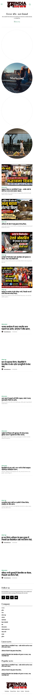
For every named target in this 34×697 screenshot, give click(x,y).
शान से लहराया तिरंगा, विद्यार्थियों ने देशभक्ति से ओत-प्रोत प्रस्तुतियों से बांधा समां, (16, 364)
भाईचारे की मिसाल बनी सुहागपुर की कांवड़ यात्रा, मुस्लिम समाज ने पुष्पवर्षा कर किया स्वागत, (15, 434)
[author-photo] (3, 332)
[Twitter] (12, 597)
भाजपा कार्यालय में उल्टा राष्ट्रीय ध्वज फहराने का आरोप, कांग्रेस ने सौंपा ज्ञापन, (16, 327)
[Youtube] (16, 597)
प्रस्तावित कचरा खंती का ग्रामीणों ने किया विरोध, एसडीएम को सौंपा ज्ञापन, (15, 503)
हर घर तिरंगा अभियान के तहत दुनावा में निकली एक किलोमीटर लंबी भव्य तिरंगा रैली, (17, 538)
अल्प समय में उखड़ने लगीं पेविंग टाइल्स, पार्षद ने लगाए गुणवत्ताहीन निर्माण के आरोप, (16, 399)
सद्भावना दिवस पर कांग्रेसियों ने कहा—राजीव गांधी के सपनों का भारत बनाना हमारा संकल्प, (16, 190)
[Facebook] (3, 597)
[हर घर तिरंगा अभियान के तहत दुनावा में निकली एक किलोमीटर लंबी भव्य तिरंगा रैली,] (17, 522)
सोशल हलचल (4, 187)
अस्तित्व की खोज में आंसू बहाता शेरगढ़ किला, (14, 224)
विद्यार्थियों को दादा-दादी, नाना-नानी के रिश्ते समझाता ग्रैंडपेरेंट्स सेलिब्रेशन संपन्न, (16, 468)
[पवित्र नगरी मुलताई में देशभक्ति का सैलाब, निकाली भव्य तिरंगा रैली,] (17, 557)
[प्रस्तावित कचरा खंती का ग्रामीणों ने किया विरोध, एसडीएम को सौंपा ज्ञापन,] (17, 488)
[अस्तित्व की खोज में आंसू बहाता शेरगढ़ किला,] (17, 209)
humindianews (7, 331)
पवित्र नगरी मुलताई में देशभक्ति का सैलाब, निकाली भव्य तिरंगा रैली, (16, 573)
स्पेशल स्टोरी (4, 222)
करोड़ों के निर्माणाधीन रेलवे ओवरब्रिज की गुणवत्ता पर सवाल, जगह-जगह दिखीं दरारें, (16, 258)
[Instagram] (7, 597)
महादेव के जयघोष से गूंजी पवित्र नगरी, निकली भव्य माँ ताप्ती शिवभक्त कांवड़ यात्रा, (16, 292)
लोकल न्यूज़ (4, 255)
